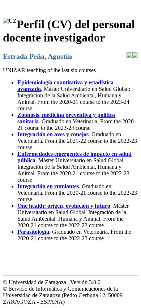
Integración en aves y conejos (53, 134)
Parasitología (33, 232)
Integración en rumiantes (48, 186)
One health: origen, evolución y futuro (63, 206)
